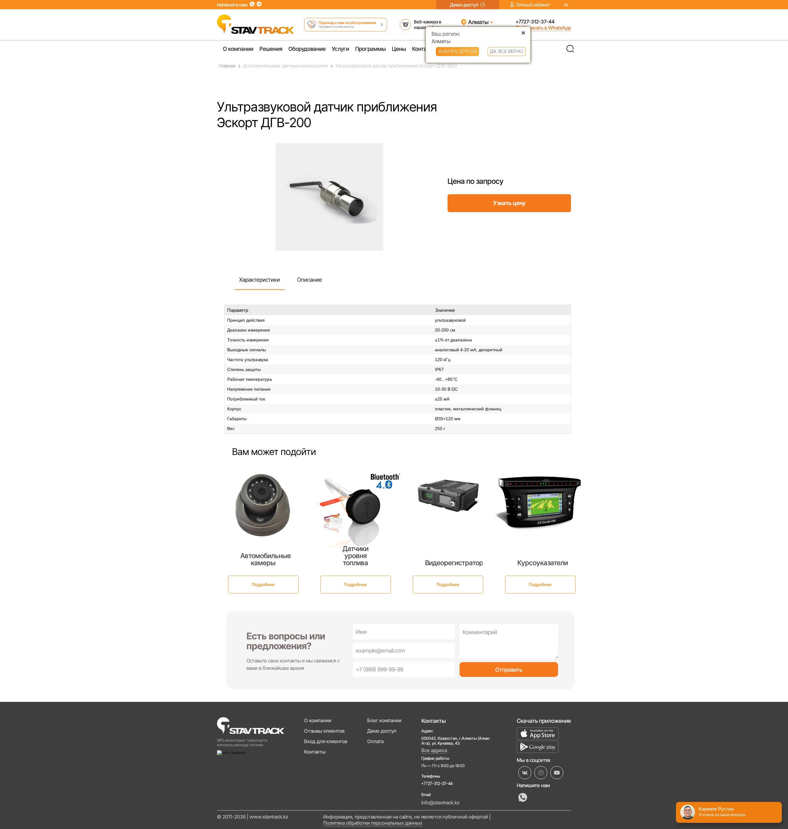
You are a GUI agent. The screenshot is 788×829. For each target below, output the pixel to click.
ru (566, 5)
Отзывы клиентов (324, 731)
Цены (399, 49)
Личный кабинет (533, 5)
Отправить (508, 669)
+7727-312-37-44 (535, 21)
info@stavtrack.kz (440, 802)
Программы (370, 49)
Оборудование (307, 49)
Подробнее (263, 584)
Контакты (424, 49)
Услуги (340, 49)
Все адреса (434, 750)
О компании (238, 49)
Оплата (375, 741)
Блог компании (384, 720)
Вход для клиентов (325, 741)
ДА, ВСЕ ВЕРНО (506, 51)
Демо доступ (381, 731)
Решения (270, 49)
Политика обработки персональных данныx (372, 823)
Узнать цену (509, 203)
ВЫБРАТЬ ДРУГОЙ (457, 51)
